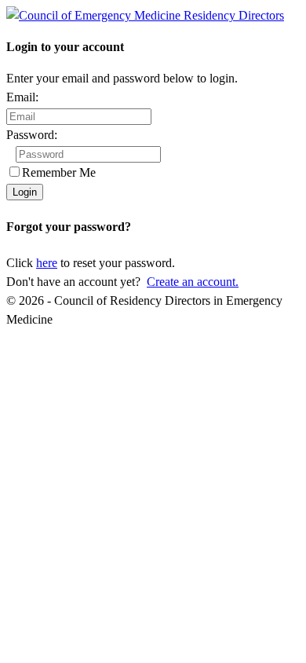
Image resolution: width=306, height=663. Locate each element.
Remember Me (59, 172)
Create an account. (193, 281)
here (46, 262)
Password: (31, 134)
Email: (22, 97)
